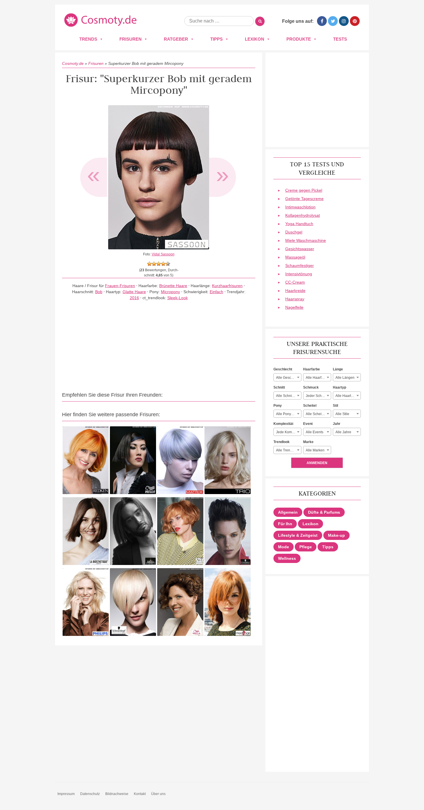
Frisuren (130, 39)
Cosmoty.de (73, 63)
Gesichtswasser (299, 248)
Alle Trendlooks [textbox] (288, 450)
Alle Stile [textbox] (342, 414)
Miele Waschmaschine (305, 240)
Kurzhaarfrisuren (227, 285)
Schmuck (311, 387)
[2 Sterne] (154, 263)
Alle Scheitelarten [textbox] (318, 414)
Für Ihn (285, 523)
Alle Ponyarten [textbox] (287, 414)
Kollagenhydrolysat (302, 215)
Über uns (158, 794)
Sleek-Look (177, 297)
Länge (338, 369)
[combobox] (287, 377)
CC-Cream (295, 282)
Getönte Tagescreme (304, 198)
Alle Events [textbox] (314, 432)
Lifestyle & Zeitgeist (298, 535)
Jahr (336, 424)
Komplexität (283, 424)
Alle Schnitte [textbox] (286, 396)
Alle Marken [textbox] (315, 450)
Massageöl (295, 257)
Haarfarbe (311, 369)
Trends (88, 39)
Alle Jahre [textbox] (343, 432)
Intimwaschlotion (300, 207)
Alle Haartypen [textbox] (347, 396)
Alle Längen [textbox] (344, 378)
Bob (98, 291)
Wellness (287, 558)
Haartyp (339, 387)
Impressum (66, 794)
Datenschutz (90, 794)
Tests (340, 39)
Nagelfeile (294, 307)
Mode (283, 547)
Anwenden (317, 463)
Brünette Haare (173, 285)
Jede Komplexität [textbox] (288, 432)
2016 (134, 297)
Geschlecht (282, 369)
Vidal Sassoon (163, 254)
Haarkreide (295, 290)
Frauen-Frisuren (120, 285)
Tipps (216, 39)
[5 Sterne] (168, 263)
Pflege (305, 547)
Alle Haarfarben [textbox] (318, 378)
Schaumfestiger (299, 265)
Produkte (298, 39)
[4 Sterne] (163, 263)
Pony (277, 406)
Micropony (170, 291)
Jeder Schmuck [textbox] (318, 396)
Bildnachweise (116, 794)
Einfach (216, 291)
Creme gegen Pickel (303, 190)
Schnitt (279, 387)
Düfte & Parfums (324, 512)
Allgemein (288, 512)
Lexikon (254, 39)
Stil (335, 406)
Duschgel (293, 232)
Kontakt (140, 794)
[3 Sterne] (158, 263)
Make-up (336, 535)
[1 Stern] (149, 263)
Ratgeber (176, 39)
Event (308, 424)
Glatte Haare (134, 291)
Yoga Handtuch (299, 223)
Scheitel (309, 406)
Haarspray (294, 299)
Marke (308, 442)
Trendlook (281, 442)
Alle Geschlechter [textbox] (288, 378)
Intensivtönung (298, 274)
